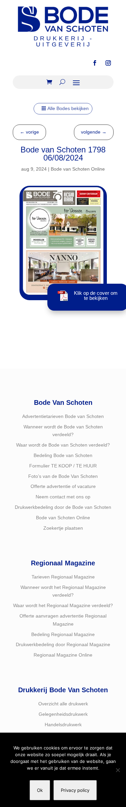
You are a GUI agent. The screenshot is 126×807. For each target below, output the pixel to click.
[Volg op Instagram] (108, 63)
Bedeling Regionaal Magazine (63, 634)
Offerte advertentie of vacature (63, 486)
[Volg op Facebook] (94, 63)
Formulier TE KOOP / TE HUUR (63, 465)
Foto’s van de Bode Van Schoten (63, 476)
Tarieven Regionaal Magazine (63, 577)
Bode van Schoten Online (78, 169)
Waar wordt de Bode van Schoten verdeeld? (63, 445)
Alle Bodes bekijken (68, 108)
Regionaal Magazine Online (63, 655)
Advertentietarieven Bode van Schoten (63, 416)
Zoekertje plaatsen (63, 528)
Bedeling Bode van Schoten (63, 455)
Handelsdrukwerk (63, 724)
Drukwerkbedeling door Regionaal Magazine (63, 644)
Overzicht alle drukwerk (63, 703)
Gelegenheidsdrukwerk (63, 714)
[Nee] (117, 770)
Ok (40, 790)
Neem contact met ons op (63, 496)
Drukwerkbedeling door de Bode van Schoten (63, 507)
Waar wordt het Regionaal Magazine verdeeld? (63, 605)
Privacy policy (75, 790)
